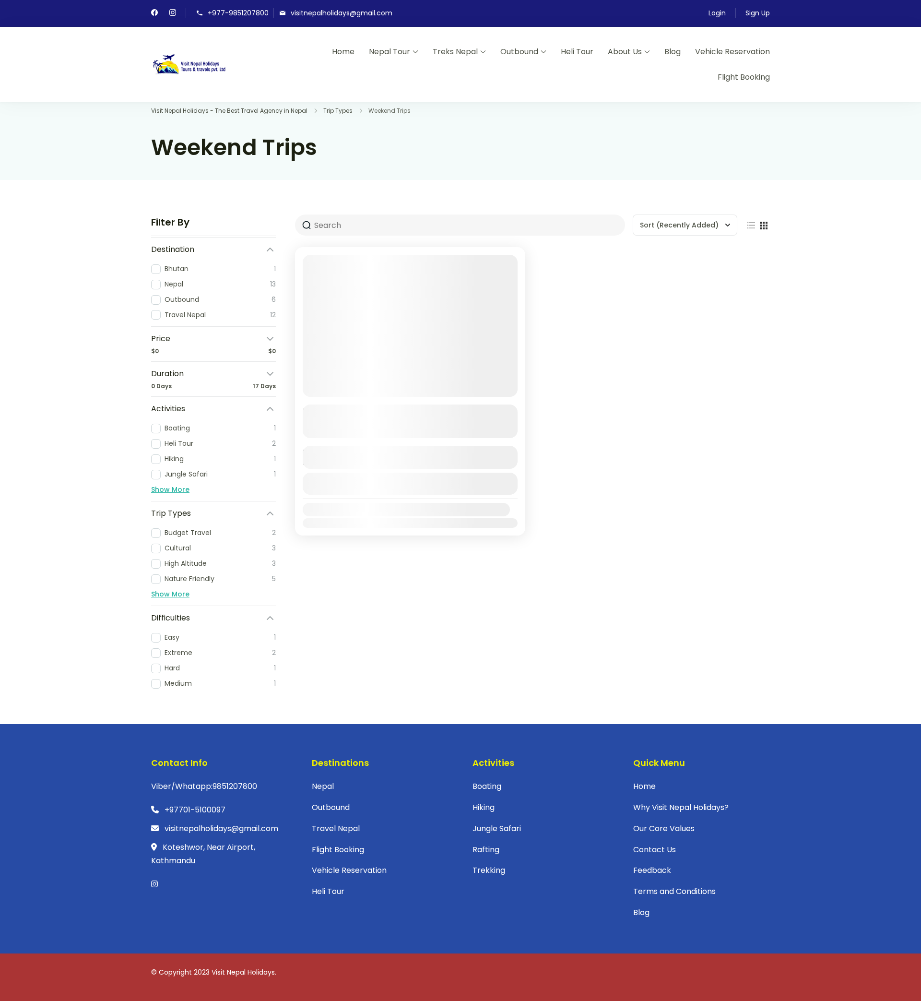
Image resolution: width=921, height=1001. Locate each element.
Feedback (652, 870)
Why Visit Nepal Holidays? (681, 807)
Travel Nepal (336, 828)
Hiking (483, 807)
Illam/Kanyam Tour (350, 411)
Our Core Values (664, 828)
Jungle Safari (496, 828)
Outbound (519, 51)
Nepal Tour (389, 51)
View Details (410, 483)
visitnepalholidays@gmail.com (341, 13)
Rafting (485, 849)
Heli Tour (577, 51)
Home (343, 51)
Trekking (488, 870)
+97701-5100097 (195, 809)
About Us (625, 51)
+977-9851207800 (238, 13)
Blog (672, 51)
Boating (486, 786)
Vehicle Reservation (732, 51)
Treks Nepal (455, 51)
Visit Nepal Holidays (243, 972)
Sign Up (757, 13)
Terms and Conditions (674, 891)
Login (717, 13)
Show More (170, 489)
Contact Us (654, 849)
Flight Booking (744, 77)
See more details (405, 429)
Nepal (323, 786)
